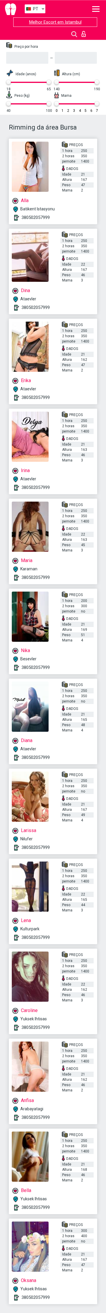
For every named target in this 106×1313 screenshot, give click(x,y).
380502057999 (35, 217)
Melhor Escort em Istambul (55, 22)
